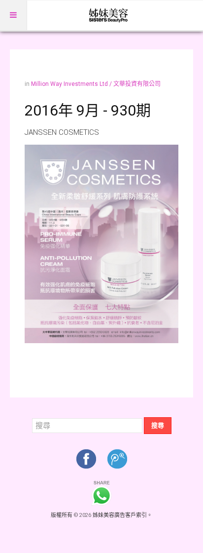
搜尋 (157, 425)
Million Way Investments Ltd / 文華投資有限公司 (96, 83)
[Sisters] (109, 15)
